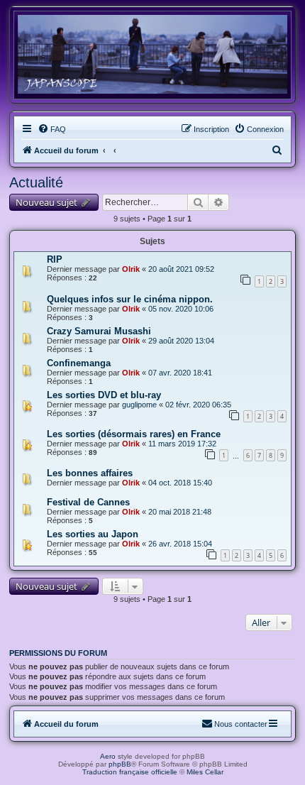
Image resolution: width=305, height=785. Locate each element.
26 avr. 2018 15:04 (180, 543)
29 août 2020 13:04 (181, 340)
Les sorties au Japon (92, 534)
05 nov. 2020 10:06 (181, 308)
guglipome (139, 404)
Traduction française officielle (129, 772)
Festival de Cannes (88, 502)
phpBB (120, 764)
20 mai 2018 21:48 (179, 511)
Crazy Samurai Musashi (99, 331)
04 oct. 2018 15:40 (180, 482)
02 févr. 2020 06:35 (198, 404)
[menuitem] (52, 129)
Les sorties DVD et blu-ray (104, 395)
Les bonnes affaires (90, 473)
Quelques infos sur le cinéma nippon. (130, 299)
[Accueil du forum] (152, 54)
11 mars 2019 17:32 (182, 443)
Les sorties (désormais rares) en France (134, 434)
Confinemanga (79, 363)
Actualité (36, 182)
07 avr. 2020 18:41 (180, 372)
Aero (108, 756)
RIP (54, 259)
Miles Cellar (205, 772)
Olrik (131, 269)
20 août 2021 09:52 (181, 269)
